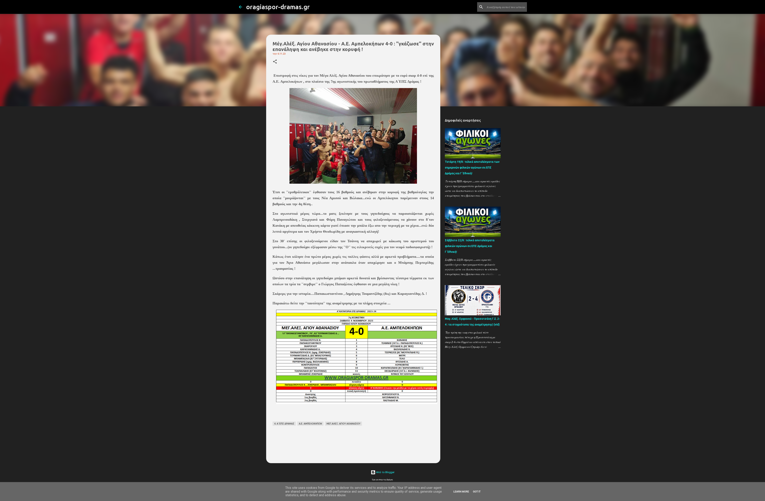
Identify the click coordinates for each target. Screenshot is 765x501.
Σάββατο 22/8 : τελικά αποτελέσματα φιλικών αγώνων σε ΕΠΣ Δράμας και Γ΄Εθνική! (469, 246)
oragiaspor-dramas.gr (278, 6)
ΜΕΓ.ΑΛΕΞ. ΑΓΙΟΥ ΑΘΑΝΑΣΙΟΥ (343, 423)
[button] (275, 62)
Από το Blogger (385, 472)
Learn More (461, 491)
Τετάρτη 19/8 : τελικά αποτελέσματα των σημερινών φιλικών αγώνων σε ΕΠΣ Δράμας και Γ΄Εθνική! (472, 167)
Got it (477, 491)
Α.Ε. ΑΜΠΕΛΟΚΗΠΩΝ (310, 423)
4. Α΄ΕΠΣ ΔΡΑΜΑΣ (284, 423)
